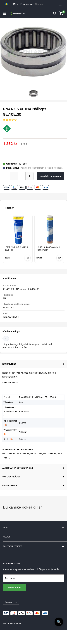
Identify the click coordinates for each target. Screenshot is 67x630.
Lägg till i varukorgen (50, 176)
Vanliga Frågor (11, 476)
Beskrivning (9, 364)
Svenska (8, 602)
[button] (10, 120)
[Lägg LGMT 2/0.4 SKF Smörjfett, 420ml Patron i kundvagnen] (59, 258)
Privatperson (26, 4)
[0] (61, 13)
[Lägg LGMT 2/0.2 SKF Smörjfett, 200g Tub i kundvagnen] (28, 258)
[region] (33, 241)
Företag (39, 4)
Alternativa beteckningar (17, 468)
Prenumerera (14, 587)
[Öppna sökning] (55, 13)
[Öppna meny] (4, 13)
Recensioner (9, 485)
